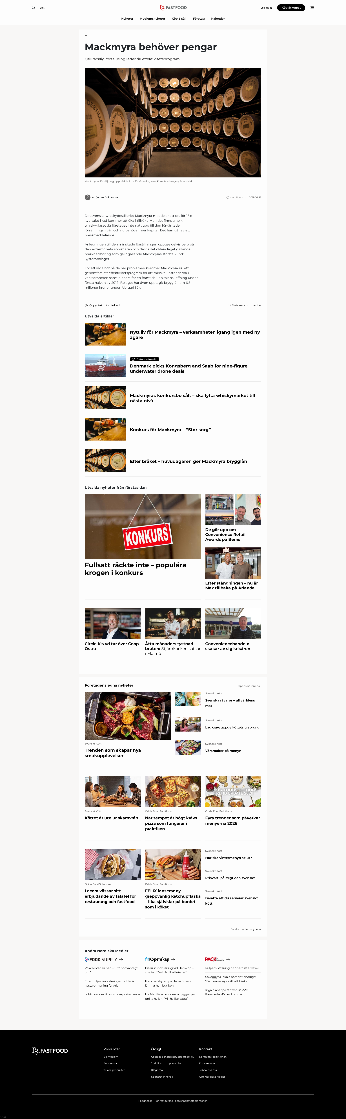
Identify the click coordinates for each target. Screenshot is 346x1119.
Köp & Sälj (179, 18)
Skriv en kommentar (246, 305)
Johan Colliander (107, 197)
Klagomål (157, 1070)
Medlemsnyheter (152, 18)
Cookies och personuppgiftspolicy (172, 1056)
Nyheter (127, 18)
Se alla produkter (114, 1070)
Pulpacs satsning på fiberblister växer (232, 968)
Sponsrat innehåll (162, 1076)
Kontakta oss (207, 1063)
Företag (199, 18)
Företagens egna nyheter (109, 685)
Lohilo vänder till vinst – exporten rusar (112, 994)
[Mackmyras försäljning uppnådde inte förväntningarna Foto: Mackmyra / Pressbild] (173, 122)
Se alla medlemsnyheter (246, 929)
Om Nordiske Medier (212, 1076)
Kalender (218, 18)
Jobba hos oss (208, 1070)
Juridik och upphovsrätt (166, 1063)
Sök (42, 7)
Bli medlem (110, 1056)
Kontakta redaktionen (213, 1056)
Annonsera (110, 1063)
